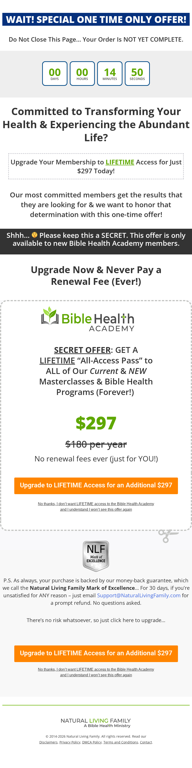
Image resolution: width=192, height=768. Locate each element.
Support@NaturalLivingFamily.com (139, 595)
